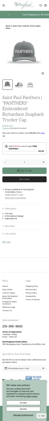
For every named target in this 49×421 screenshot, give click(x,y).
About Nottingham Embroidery (10, 297)
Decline (23, 409)
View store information (15, 198)
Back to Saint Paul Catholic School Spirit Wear (22, 27)
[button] (24, 208)
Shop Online (7, 289)
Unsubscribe (31, 296)
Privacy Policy (31, 293)
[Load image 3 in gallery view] (30, 85)
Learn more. (31, 396)
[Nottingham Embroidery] (25, 5)
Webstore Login (8, 307)
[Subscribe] (44, 368)
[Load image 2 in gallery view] (19, 85)
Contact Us (7, 310)
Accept (23, 402)
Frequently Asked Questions (9, 303)
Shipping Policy (32, 286)
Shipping (5, 128)
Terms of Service (33, 299)
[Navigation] (3, 5)
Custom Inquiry (8, 293)
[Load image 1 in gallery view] (7, 85)
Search (5, 286)
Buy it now (24, 179)
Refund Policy (31, 289)
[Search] (40, 5)
